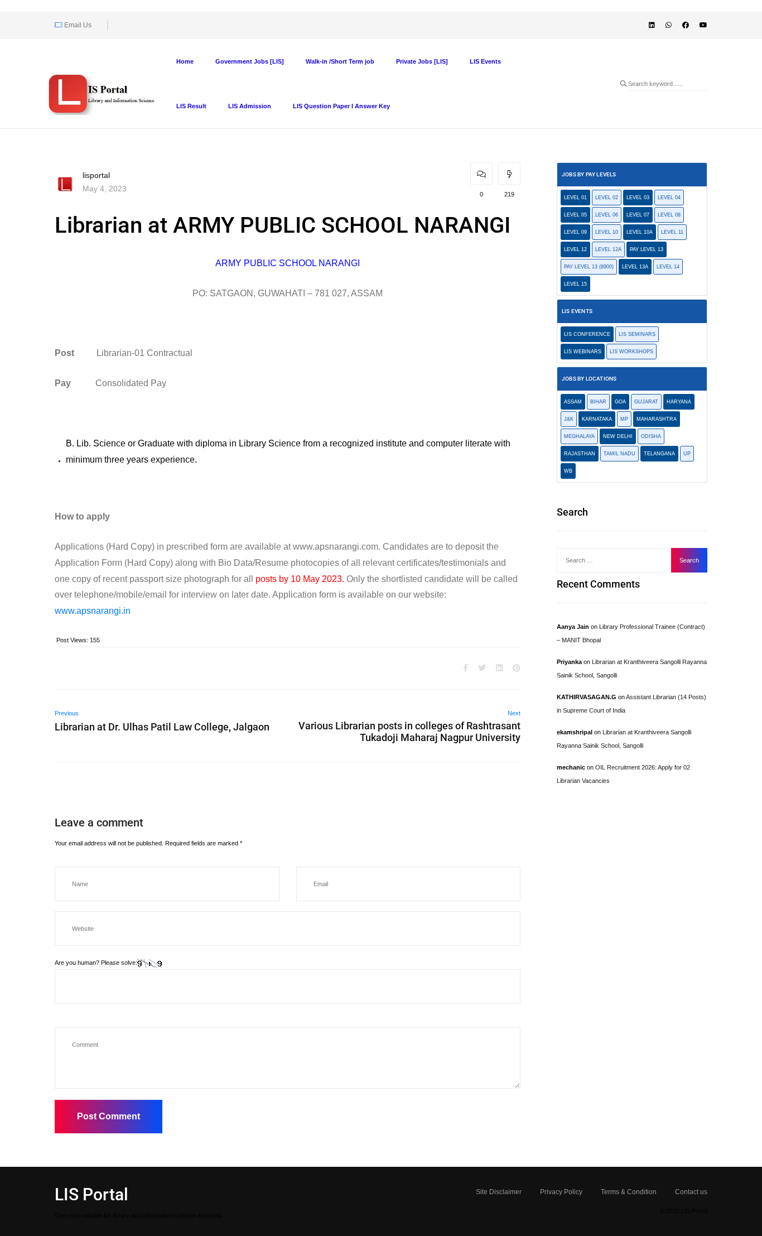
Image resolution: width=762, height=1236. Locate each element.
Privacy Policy (561, 1192)
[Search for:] (617, 560)
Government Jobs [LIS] (249, 61)
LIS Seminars (637, 334)
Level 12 (575, 249)
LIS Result (191, 106)
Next (514, 713)
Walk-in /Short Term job (340, 61)
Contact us (691, 1192)
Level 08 (669, 215)
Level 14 (668, 267)
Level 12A (608, 249)
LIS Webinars (582, 351)
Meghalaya (579, 436)
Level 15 (575, 284)
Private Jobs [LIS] (422, 61)
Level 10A (639, 232)
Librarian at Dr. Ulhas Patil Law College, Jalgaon (162, 727)
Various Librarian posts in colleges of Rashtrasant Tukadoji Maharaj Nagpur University (409, 731)
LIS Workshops (631, 351)
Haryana (679, 402)
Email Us (76, 25)
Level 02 (606, 197)
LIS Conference (587, 334)
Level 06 (606, 215)
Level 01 (575, 197)
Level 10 (606, 232)
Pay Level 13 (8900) (589, 267)
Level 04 (669, 197)
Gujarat (646, 402)
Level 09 (575, 232)
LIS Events (485, 61)
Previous (67, 713)
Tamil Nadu (619, 453)
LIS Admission (249, 106)
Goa (620, 402)
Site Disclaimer (499, 1192)
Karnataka (597, 419)
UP (687, 453)
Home (185, 61)
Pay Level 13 (646, 249)
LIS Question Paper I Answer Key (341, 106)
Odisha (651, 436)
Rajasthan (579, 453)
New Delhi (618, 436)
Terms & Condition (629, 1192)
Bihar (598, 402)
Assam (573, 402)
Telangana (659, 453)
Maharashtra (656, 419)
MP (624, 419)
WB (568, 471)
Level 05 (575, 215)
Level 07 (637, 215)
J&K (568, 419)
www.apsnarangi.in (93, 610)
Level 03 (637, 197)
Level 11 (672, 232)
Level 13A (635, 267)
